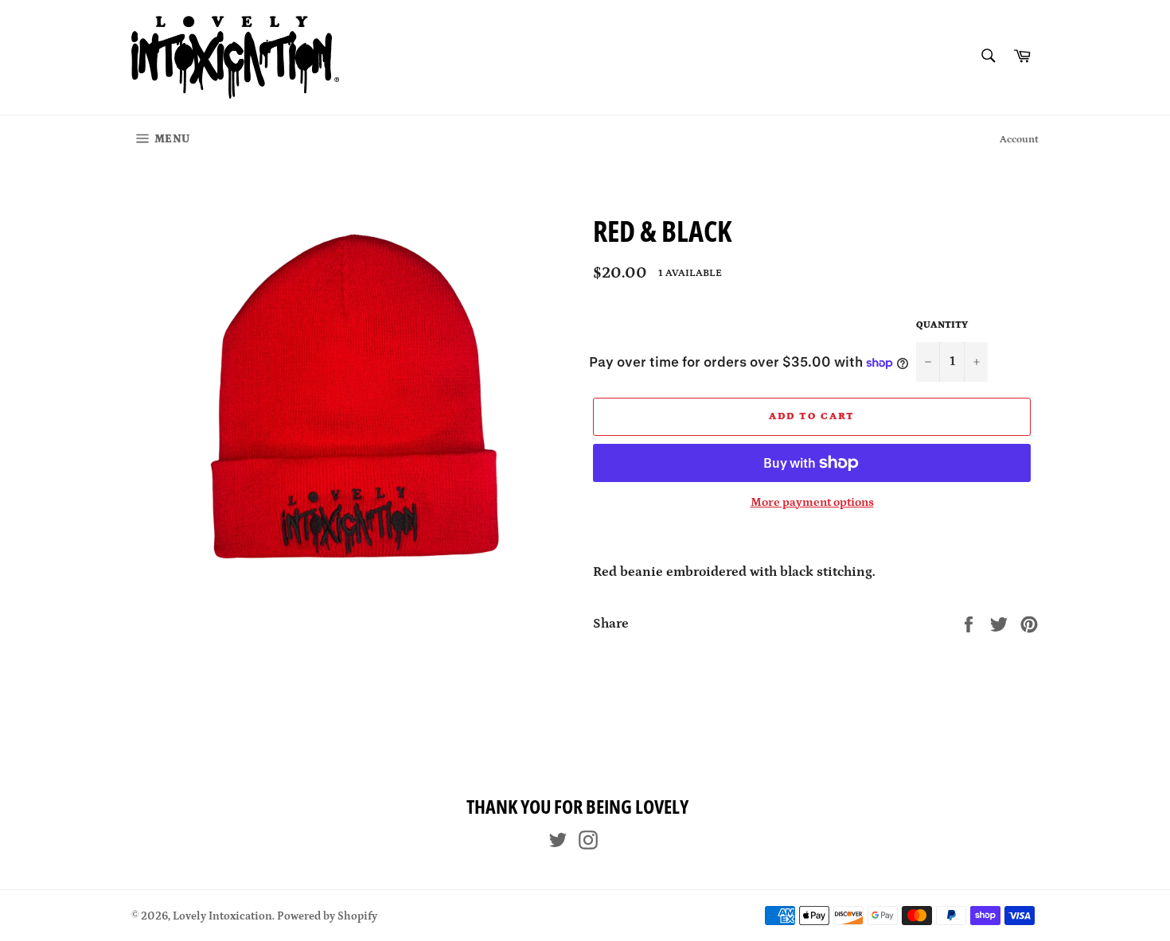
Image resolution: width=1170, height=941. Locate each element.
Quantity (942, 325)
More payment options (812, 502)
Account (1019, 140)
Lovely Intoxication (222, 916)
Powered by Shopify (327, 916)
